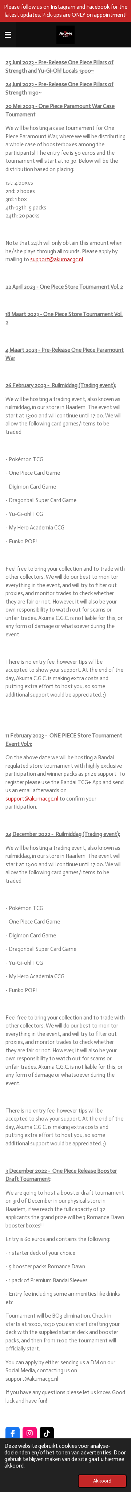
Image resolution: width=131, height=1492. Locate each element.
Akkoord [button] (102, 1481)
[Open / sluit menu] (8, 34)
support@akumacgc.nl (56, 259)
